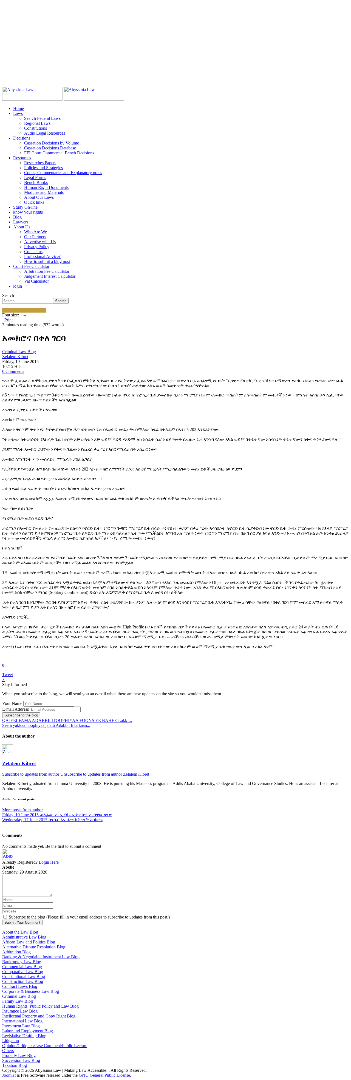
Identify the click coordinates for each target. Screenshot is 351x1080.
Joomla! (9, 1075)
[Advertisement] (166, 40)
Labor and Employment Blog (27, 1030)
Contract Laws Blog (19, 986)
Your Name (12, 703)
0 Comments (13, 371)
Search (8, 295)
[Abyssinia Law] (63, 99)
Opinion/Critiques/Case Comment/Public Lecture (44, 1045)
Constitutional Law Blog (23, 976)
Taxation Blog (14, 1065)
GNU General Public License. (105, 1075)
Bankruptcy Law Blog (21, 961)
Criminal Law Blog (19, 351)
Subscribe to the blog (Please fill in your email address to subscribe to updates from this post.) (89, 917)
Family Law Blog (17, 1001)
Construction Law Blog (22, 981)
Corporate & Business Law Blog (30, 991)
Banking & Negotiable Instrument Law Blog (41, 956)
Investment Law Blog (21, 1026)
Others (8, 1050)
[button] (18, 113)
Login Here (49, 862)
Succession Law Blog (21, 1060)
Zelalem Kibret (15, 356)
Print (8, 320)
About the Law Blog (20, 932)
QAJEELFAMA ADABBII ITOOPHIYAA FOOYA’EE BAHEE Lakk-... (67, 720)
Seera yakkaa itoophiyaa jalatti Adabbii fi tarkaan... (46, 725)
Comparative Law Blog (22, 971)
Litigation (10, 1040)
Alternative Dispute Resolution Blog (33, 947)
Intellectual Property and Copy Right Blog (38, 1016)
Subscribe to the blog (21, 715)
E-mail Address (15, 709)
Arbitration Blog (16, 951)
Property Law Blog (19, 1055)
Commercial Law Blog (22, 966)
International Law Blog (22, 1021)
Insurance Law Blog (20, 1011)
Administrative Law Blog (24, 937)
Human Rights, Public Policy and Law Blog (40, 1006)
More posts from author (22, 809)
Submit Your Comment (22, 922)
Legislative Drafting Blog (24, 1035)
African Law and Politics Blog (28, 942)
